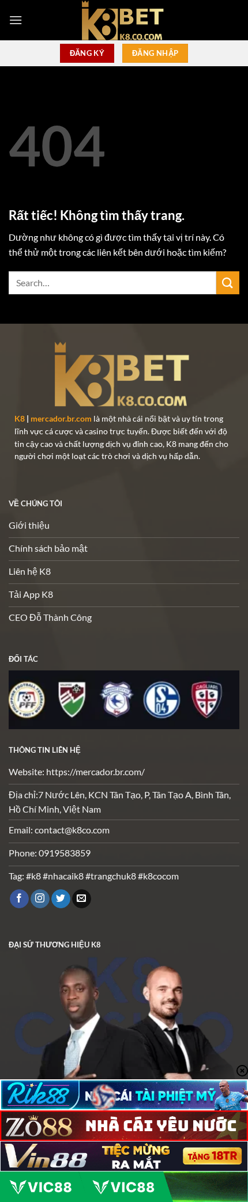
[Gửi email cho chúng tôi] (81, 899)
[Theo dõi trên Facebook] (19, 899)
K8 (19, 418)
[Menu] (15, 20)
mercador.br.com (61, 418)
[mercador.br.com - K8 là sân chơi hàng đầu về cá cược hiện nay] (124, 20)
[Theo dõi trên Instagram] (40, 899)
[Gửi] (227, 282)
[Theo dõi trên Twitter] (60, 899)
